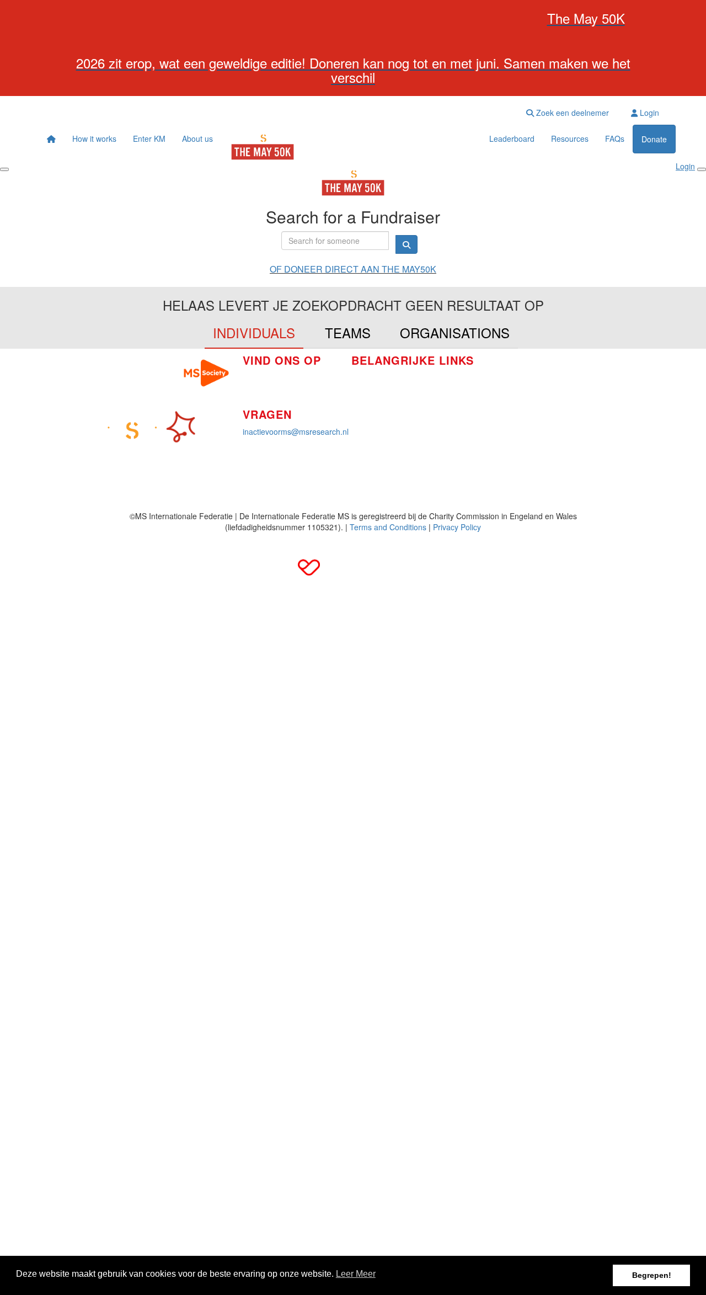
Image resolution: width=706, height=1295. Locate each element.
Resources (570, 138)
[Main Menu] (4, 169)
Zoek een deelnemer (571, 112)
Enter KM (149, 138)
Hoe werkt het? (377, 377)
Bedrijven (367, 393)
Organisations (455, 332)
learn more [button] (356, 1275)
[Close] (701, 169)
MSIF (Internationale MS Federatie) (539, 403)
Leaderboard (511, 138)
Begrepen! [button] (651, 1275)
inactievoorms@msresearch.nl (296, 431)
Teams (348, 332)
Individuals (254, 332)
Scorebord (369, 427)
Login (648, 112)
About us (197, 138)
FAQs (614, 138)
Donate (654, 139)
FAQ (485, 387)
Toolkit (488, 370)
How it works (94, 138)
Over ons (367, 410)
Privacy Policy (457, 526)
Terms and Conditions (388, 526)
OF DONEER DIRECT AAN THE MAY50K (353, 269)
